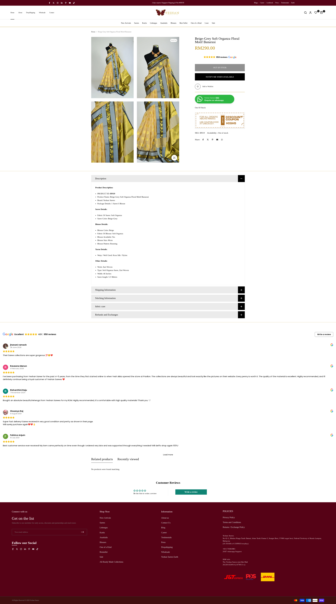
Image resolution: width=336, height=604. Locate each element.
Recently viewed (128, 459)
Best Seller (184, 23)
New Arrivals (126, 23)
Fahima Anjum (17, 435)
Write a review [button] (324, 334)
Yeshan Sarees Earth (169, 557)
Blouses (173, 23)
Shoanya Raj (16, 411)
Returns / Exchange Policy (234, 527)
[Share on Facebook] (203, 140)
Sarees (136, 23)
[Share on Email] (217, 140)
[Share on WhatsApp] (222, 140)
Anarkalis (163, 23)
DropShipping (30, 13)
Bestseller (104, 552)
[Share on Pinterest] (212, 140)
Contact (51, 13)
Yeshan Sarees (34, 600)
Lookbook (270, 3)
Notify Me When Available (220, 77)
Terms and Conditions (232, 522)
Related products (102, 459)
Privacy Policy (229, 517)
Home (12, 13)
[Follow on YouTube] (70, 3)
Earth (293, 3)
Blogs (256, 3)
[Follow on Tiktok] (74, 3)
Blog (163, 527)
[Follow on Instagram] (58, 3)
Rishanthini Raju (18, 390)
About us (165, 518)
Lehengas (153, 23)
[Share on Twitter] (208, 140)
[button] (219, 57)
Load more (168, 454)
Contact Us (165, 523)
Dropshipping (167, 547)
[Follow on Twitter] (53, 3)
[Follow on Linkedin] (62, 3)
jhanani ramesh (18, 344)
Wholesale (42, 13)
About (20, 13)
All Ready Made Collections (111, 562)
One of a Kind (196, 23)
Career (262, 3)
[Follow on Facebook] (49, 3)
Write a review (191, 492)
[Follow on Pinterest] (66, 3)
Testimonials (285, 3)
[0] (315, 12)
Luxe (207, 23)
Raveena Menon (18, 366)
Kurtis (144, 23)
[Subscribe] (82, 532)
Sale (213, 23)
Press (277, 3)
